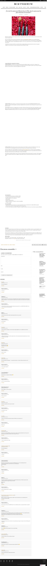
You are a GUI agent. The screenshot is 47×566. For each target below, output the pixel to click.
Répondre (2, 292)
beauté (2, 244)
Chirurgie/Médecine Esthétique (34, 7)
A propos (1, 0)
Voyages (28, 7)
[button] (45, 7)
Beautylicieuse (4, 288)
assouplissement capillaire (27, 39)
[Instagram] (41, 0)
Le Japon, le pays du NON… (42, 286)
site (14, 238)
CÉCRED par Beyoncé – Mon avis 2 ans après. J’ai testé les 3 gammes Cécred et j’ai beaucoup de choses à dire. (42, 263)
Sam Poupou (3, 430)
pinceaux (13, 244)
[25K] (12, 560)
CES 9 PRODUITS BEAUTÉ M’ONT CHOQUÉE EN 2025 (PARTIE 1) (42, 295)
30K (9, 561)
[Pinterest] (44, 0)
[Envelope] (46, 0)
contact (5, 0)
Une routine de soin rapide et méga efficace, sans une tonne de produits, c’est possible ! (42, 255)
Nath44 (2, 401)
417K (1, 561)
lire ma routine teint (26, 149)
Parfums (7, 7)
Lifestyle (41, 7)
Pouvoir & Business (12, 7)
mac (8, 244)
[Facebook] (40, 0)
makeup (11, 244)
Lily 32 (2, 416)
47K (6, 561)
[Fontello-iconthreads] (43, 0)
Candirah (2, 550)
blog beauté (6, 244)
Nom (1, 265)
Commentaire (3, 256)
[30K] (9, 560)
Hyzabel (2, 342)
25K (12, 561)
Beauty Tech (20, 7)
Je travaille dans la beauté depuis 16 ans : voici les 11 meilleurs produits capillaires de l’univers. (42, 271)
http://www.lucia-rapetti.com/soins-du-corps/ (7, 495)
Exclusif (24, 7)
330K (4, 561)
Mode (17, 7)
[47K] (6, 560)
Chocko (2, 327)
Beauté (4, 7)
